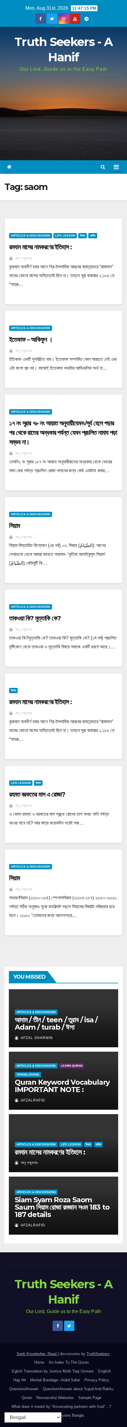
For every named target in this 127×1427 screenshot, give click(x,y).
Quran (27, 1397)
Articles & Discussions (30, 235)
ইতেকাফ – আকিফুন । (31, 339)
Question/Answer (23, 1389)
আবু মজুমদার (23, 258)
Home (39, 1362)
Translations (28, 1074)
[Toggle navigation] (116, 167)
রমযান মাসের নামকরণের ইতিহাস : (40, 247)
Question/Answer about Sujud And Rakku (78, 1389)
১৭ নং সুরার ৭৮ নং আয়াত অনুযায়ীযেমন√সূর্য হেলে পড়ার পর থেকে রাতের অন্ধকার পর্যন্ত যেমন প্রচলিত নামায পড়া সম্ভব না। (63, 432)
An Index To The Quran (69, 1362)
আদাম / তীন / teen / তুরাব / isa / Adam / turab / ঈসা (56, 1023)
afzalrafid (32, 1100)
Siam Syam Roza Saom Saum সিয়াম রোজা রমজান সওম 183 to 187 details (62, 1207)
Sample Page (89, 1397)
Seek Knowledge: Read (37, 1354)
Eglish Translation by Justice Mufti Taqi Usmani (53, 1371)
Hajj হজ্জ (19, 1380)
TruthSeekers (98, 1354)
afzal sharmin (36, 1038)
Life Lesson (65, 235)
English (104, 1371)
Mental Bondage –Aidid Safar (55, 1380)
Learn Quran (71, 1065)
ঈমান (82, 235)
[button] (103, 166)
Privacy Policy (96, 1380)
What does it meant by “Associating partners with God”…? (61, 1406)
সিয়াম (14, 526)
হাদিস (92, 235)
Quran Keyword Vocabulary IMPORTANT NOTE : (62, 1086)
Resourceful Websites (55, 1397)
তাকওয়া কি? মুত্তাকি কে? (35, 618)
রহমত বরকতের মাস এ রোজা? (37, 794)
